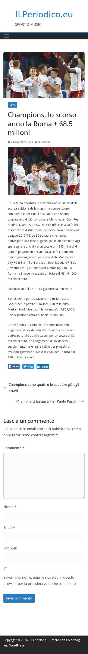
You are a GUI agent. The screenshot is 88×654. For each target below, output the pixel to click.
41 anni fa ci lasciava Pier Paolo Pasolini (47, 401)
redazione (44, 142)
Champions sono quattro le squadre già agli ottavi (44, 387)
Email (9, 527)
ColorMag (73, 640)
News (12, 104)
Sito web (10, 548)
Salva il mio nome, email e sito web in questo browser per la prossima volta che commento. (39, 580)
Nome (9, 506)
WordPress (17, 645)
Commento (13, 448)
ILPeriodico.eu (44, 14)
